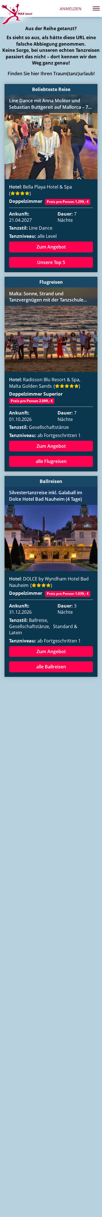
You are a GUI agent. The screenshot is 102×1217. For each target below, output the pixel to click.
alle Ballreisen (51, 667)
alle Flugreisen (51, 461)
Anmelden (71, 8)
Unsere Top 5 (51, 262)
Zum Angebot (51, 247)
